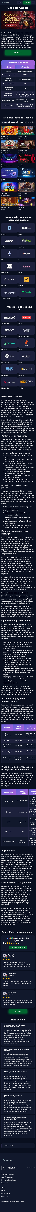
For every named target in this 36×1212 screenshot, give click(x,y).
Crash (21, 122)
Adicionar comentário (18, 947)
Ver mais (18, 1011)
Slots (29, 122)
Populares (4, 122)
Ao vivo (13, 122)
